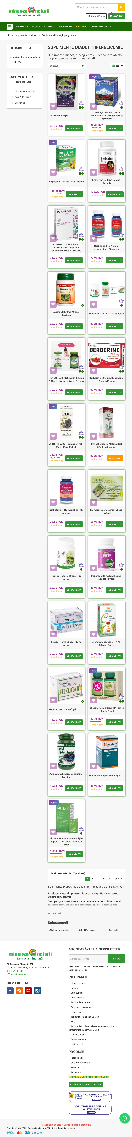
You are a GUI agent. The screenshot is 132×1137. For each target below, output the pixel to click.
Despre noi (76, 1012)
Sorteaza (54, 65)
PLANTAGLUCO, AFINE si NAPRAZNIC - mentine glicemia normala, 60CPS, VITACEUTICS (66, 247)
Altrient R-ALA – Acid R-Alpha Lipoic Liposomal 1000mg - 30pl (66, 841)
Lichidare (81, 27)
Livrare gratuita (78, 983)
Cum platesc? (77, 997)
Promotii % (22, 27)
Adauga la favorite (53, 106)
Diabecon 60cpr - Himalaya (104, 775)
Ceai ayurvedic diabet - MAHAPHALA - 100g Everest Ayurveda (107, 115)
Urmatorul (115, 878)
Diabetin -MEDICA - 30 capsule (106, 313)
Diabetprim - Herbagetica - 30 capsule (66, 511)
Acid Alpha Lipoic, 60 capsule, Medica (66, 775)
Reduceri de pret (79, 1067)
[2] (54, 129)
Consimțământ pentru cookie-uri (85, 1084)
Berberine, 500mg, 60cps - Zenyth (107, 181)
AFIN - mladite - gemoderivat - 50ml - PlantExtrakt (66, 445)
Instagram (37, 990)
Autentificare (96, 16)
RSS (19, 990)
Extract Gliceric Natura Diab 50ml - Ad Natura (107, 445)
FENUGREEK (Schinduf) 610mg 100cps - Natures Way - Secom (66, 379)
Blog (73, 1021)
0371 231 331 (17, 971)
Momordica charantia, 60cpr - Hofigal (107, 511)
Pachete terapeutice (43, 27)
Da (18, 62)
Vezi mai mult (56, 913)
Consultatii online (101, 27)
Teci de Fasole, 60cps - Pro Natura (66, 577)
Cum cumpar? (77, 992)
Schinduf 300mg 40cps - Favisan (66, 313)
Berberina (114, 930)
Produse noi (65, 27)
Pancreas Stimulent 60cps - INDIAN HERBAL (106, 577)
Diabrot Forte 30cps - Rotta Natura (66, 643)
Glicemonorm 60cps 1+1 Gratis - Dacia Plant (106, 709)
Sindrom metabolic (59, 930)
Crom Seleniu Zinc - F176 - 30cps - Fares (107, 643)
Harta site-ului (77, 1044)
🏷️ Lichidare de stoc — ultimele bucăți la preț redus (66, 1124)
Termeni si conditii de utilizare (85, 1016)
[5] (61, 129)
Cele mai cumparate (80, 1062)
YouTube (28, 990)
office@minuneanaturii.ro (19, 974)
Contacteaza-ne (78, 1039)
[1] (52, 129)
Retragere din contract (81, 1007)
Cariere (74, 988)
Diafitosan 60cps (58, 115)
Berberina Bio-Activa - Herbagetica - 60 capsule (107, 247)
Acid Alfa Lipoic (87, 930)
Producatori (76, 1072)
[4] (59, 129)
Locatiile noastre (79, 1034)
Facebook (10, 990)
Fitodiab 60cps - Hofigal (62, 709)
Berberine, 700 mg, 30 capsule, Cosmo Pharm (106, 379)
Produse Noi (77, 1058)
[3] (56, 129)
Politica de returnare (80, 1002)
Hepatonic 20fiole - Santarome (66, 181)
